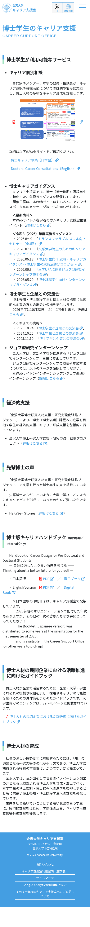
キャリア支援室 (24, 7)
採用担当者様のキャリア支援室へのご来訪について (45, 893)
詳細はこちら (36, 225)
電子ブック (72, 578)
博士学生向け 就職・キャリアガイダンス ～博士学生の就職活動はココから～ (47, 262)
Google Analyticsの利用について (45, 885)
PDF (46, 578)
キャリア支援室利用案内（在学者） (45, 871)
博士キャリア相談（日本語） (32, 159)
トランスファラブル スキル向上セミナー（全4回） (47, 241)
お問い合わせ (45, 864)
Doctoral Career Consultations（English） (43, 168)
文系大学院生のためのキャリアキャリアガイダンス (47, 251)
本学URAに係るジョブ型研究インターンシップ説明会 (47, 272)
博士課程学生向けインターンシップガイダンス (47, 282)
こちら (14, 314)
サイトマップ (45, 878)
